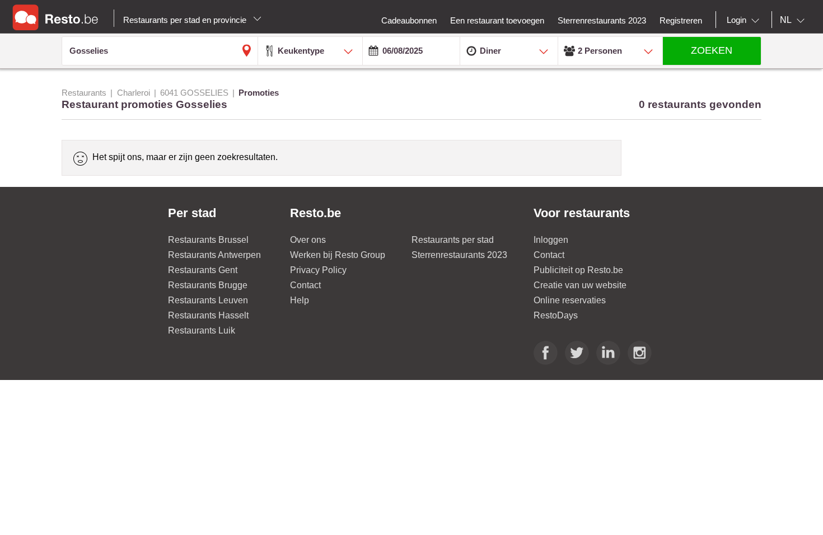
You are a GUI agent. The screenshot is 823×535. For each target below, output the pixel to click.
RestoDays (556, 315)
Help (299, 300)
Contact (305, 285)
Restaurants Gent (202, 270)
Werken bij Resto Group (337, 255)
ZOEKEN (711, 50)
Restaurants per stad (453, 240)
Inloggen (551, 240)
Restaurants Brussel (208, 240)
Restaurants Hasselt (208, 315)
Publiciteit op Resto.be (578, 270)
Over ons (308, 240)
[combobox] (745, 20)
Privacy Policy (318, 270)
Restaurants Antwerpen (214, 255)
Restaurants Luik (201, 330)
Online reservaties (570, 300)
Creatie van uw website (580, 285)
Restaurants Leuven (208, 300)
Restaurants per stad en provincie (186, 20)
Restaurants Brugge (207, 285)
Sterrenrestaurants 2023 (459, 255)
